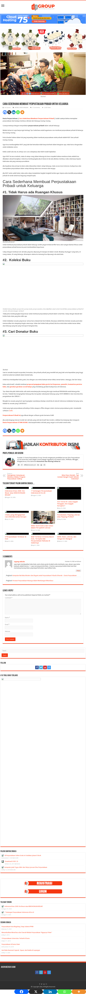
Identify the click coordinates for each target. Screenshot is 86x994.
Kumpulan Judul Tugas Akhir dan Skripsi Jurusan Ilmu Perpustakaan (25, 867)
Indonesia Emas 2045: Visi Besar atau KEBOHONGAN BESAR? (15, 493)
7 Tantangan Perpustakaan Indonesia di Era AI (41, 492)
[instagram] (49, 667)
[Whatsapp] (18, 112)
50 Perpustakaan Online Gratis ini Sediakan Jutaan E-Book (22, 855)
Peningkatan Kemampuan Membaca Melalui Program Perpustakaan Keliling (16, 476)
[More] (22, 112)
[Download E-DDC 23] (3, 861)
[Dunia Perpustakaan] (43, 6)
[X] (9, 112)
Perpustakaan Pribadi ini (12, 415)
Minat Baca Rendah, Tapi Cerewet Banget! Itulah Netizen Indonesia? (68, 476)
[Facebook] (5, 112)
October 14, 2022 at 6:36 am (73, 561)
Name (7, 617)
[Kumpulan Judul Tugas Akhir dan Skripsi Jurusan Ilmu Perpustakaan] (2, 867)
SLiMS (11, 410)
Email (7, 624)
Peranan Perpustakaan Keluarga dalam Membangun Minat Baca (33, 580)
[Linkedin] (14, 112)
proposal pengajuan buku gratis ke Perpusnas (43, 384)
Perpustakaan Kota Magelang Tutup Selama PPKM (17, 926)
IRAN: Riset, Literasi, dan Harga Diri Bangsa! (66, 538)
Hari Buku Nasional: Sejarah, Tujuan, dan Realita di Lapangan (21, 950)
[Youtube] (45, 667)
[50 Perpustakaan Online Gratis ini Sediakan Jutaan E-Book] (2, 855)
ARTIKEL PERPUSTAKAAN (21, 107)
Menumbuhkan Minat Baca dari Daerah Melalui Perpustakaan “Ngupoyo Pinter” (27, 932)
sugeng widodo (19, 561)
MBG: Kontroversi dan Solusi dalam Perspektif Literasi (42, 527)
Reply (78, 570)
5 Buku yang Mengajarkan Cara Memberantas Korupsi (15, 516)
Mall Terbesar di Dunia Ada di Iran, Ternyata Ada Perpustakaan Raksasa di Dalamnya (42, 540)
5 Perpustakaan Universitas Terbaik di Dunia (16, 938)
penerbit (64, 384)
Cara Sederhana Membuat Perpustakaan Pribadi (36, 118)
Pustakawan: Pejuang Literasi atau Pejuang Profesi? (68, 516)
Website (7, 631)
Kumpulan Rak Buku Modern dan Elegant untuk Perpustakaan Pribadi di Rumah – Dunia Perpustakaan (45, 575)
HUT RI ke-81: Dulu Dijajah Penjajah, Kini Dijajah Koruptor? (67, 504)
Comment (8, 598)
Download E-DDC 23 (11, 861)
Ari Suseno (7, 107)
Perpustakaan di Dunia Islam (11, 944)
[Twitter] (41, 667)
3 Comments (36, 107)
